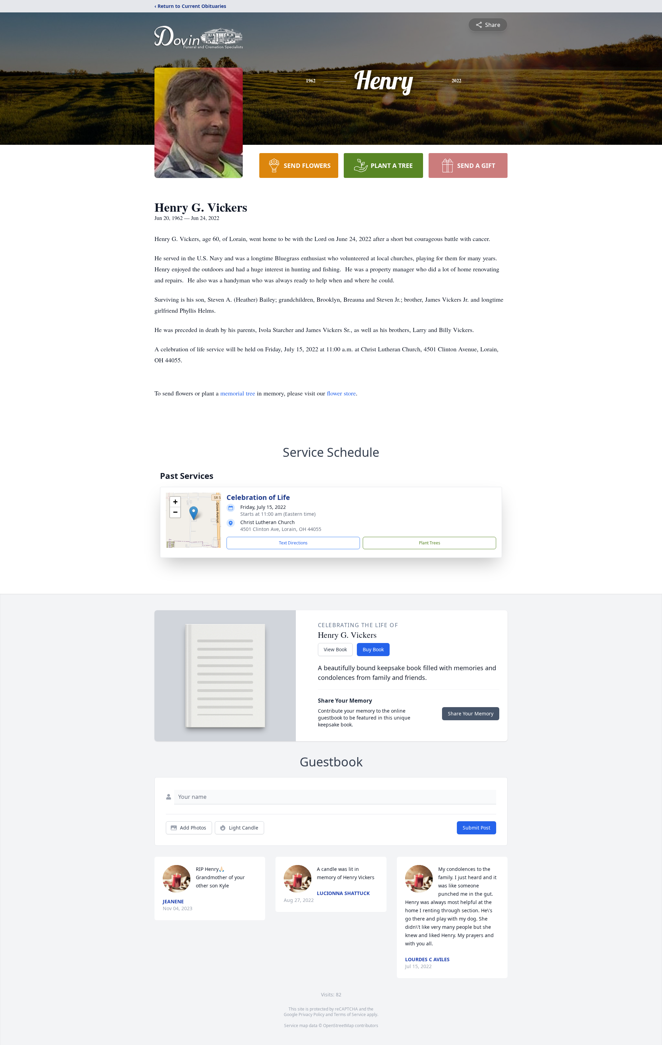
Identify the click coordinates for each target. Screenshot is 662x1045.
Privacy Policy (311, 1014)
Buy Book (373, 649)
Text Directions (293, 543)
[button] (193, 513)
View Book (335, 649)
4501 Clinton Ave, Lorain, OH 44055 (280, 529)
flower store (341, 393)
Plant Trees (429, 543)
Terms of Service (350, 1014)
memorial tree (237, 393)
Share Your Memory (470, 713)
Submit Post (476, 827)
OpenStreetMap (338, 1025)
